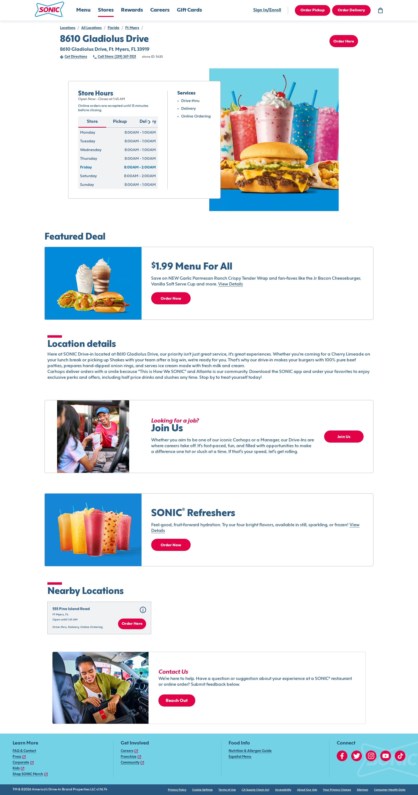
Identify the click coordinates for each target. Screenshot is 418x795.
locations (67, 28)
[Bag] (380, 10)
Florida (113, 28)
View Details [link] (230, 284)
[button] (49, 9)
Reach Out (177, 701)
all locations (91, 28)
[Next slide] (149, 122)
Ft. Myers (132, 28)
